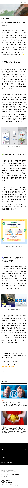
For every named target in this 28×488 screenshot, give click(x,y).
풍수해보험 (6, 97)
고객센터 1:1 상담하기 (9, 481)
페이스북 (2, 462)
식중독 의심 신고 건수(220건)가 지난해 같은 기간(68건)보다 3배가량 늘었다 (14, 173)
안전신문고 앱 (7, 285)
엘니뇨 (10, 30)
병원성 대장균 (9, 189)
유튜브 (5, 462)
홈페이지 (16, 285)
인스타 (11, 462)
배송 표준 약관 (4, 474)
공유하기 (25, 2)
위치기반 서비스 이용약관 (13, 474)
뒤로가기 (2, 2)
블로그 (8, 462)
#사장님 (3, 371)
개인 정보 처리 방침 (5, 476)
